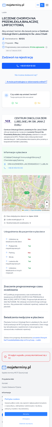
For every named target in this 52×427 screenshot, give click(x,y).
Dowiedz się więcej (26, 424)
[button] (26, 193)
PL (42, 5)
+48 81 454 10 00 (27, 66)
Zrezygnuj (26, 419)
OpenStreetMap (36, 210)
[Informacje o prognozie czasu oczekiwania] (46, 47)
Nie (39, 103)
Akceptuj (26, 414)
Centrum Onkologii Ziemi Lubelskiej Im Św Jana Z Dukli (25, 32)
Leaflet (26, 210)
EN (38, 5)
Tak (16, 103)
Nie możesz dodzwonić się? (26, 75)
